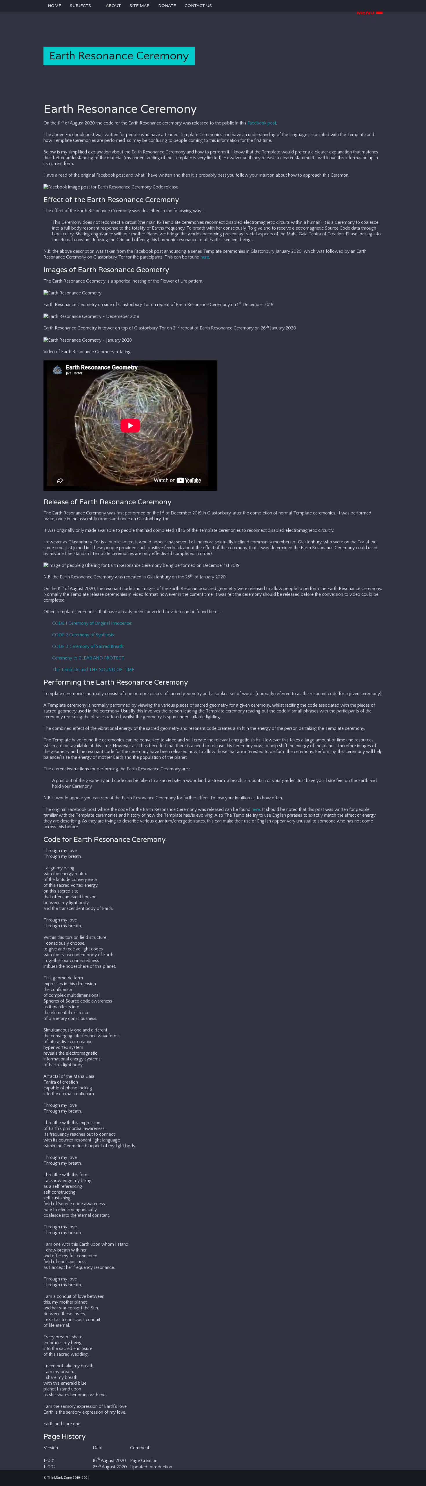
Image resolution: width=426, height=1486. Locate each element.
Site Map (140, 5)
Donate (167, 5)
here (205, 257)
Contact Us (198, 5)
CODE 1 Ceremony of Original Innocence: (92, 623)
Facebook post (261, 123)
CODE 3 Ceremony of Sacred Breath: (88, 646)
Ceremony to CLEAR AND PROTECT (88, 658)
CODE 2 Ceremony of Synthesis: (83, 634)
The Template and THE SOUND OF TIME (93, 669)
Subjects (80, 5)
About (113, 5)
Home (54, 5)
